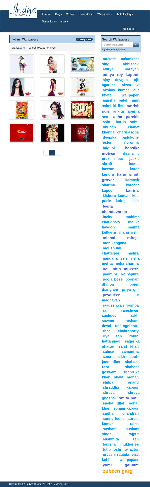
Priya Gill (130, 290)
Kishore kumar (116, 196)
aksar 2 (130, 85)
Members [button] (128, 28)
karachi (121, 49)
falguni (109, 148)
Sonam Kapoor (126, 408)
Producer (111, 295)
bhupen (109, 127)
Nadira (133, 253)
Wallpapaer (129, 460)
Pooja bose (113, 279)
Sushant (110, 429)
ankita (118, 111)
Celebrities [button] (86, 14)
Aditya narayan (121, 69)
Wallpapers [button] (103, 14)
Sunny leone (114, 419)
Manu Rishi (129, 232)
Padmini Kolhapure (121, 274)
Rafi (106, 310)
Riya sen (112, 336)
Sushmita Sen (121, 439)
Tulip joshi (112, 449)
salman (111, 351)
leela (134, 201)
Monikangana (114, 243)
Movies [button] (70, 14)
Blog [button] (57, 14)
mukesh (110, 59)
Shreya (109, 393)
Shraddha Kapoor (121, 387)
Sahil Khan (129, 346)
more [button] (63, 21)
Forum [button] (46, 14)
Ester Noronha (121, 142)
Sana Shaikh (114, 357)
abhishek (131, 64)
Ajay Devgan (115, 80)
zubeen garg (118, 471)
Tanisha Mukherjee (121, 444)
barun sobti (127, 122)
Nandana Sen (115, 258)
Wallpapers (18, 47)
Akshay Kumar (116, 90)
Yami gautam (121, 465)
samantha (130, 351)
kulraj (121, 201)
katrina (132, 190)
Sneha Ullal (113, 403)
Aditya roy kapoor (121, 74)
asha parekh (126, 117)
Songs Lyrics (49, 21)
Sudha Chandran (121, 413)
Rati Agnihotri (127, 326)
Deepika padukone (121, 137)
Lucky (107, 217)
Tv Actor (132, 449)
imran (119, 159)
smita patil (129, 398)
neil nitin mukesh (121, 269)
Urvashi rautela (116, 455)
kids (108, 49)
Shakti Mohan (126, 377)
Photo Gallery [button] (123, 14)
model (114, 49)
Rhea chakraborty (121, 331)
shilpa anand (121, 382)
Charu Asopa (128, 132)
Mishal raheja (121, 238)
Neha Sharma (127, 263)
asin (106, 122)
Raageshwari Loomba (121, 305)
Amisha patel (115, 100)
